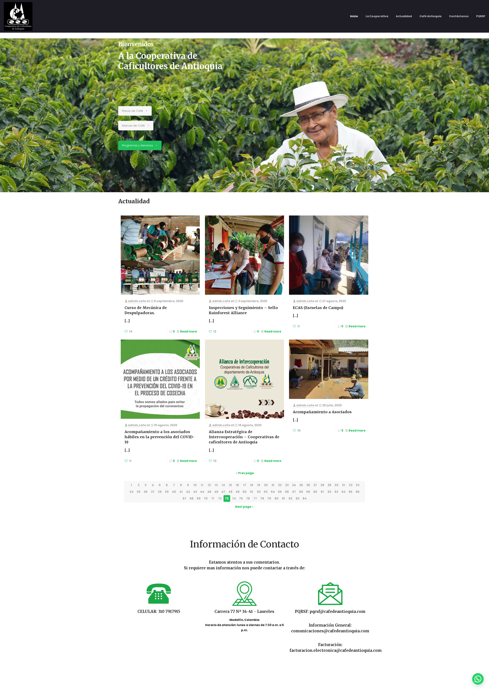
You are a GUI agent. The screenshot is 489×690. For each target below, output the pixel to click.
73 (227, 498)
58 (301, 492)
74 (234, 498)
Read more (188, 331)
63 (336, 492)
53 (266, 492)
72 (220, 498)
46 (216, 492)
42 (188, 492)
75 (241, 498)
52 (259, 492)
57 (294, 492)
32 (350, 485)
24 (294, 485)
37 (153, 492)
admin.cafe (137, 301)
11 (202, 485)
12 (209, 485)
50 (244, 492)
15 (230, 485)
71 (212, 498)
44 (202, 492)
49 (238, 492)
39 (167, 492)
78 (262, 498)
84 (305, 498)
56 (287, 492)
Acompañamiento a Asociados (322, 412)
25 (301, 485)
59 (308, 492)
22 (280, 485)
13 (216, 485)
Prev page (246, 473)
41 (181, 492)
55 (280, 492)
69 (199, 498)
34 (132, 492)
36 (145, 492)
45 (209, 492)
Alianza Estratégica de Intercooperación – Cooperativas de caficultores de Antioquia (244, 437)
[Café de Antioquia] (18, 16)
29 (329, 485)
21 (272, 485)
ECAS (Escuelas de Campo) (318, 307)
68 (191, 498)
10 (195, 485)
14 (223, 485)
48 (230, 492)
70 (205, 498)
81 (283, 498)
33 (357, 485)
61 (322, 492)
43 (195, 492)
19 (258, 485)
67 (184, 498)
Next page (243, 507)
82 (290, 498)
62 (329, 492)
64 (344, 492)
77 (255, 498)
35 (138, 492)
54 (273, 492)
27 (315, 485)
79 (269, 498)
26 (308, 485)
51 (251, 492)
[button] (478, 679)
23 (287, 485)
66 (357, 492)
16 (237, 485)
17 (244, 485)
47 (223, 492)
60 (315, 492)
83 (298, 498)
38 (160, 492)
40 (174, 492)
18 (251, 485)
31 (343, 485)
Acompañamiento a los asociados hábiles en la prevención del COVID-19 (160, 437)
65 (350, 492)
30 (336, 485)
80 (276, 498)
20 (266, 485)
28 (322, 485)
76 (248, 498)
